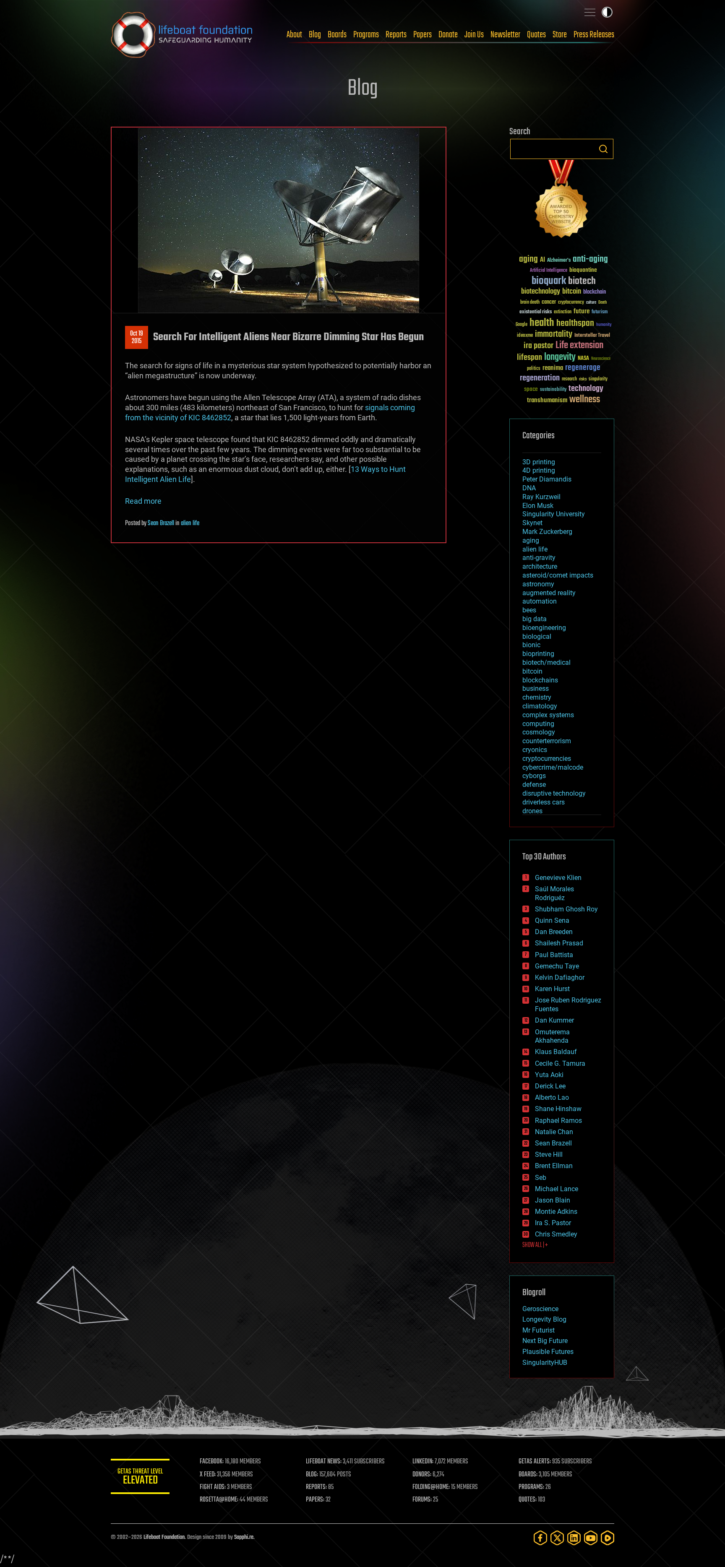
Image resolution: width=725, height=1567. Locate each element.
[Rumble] (607, 1538)
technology (586, 389)
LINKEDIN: (422, 1461)
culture (591, 302)
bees (529, 610)
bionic (531, 645)
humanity (604, 325)
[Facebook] (540, 1538)
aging (528, 259)
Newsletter (505, 35)
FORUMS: (422, 1499)
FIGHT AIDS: (213, 1487)
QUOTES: (528, 1499)
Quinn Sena (552, 920)
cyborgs (534, 776)
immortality (553, 334)
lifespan (529, 357)
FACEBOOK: (212, 1461)
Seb (540, 1178)
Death (602, 302)
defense (534, 785)
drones (532, 811)
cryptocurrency (571, 302)
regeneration (540, 378)
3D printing (538, 462)
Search (603, 149)
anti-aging (590, 259)
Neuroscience (600, 359)
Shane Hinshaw (558, 1109)
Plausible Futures (548, 1352)
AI (542, 260)
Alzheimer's (559, 261)
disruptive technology (554, 793)
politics (533, 369)
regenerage (582, 367)
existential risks (535, 312)
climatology (539, 706)
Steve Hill (549, 1154)
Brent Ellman (554, 1166)
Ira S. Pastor (553, 1223)
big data (534, 619)
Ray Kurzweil (541, 497)
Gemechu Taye (557, 966)
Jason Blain (552, 1200)
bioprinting (538, 654)
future (581, 311)
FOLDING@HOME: (431, 1487)
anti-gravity (538, 558)
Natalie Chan (554, 1132)
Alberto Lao (552, 1097)
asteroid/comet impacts (557, 575)
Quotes (536, 35)
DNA (529, 488)
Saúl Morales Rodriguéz (554, 893)
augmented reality (549, 593)
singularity (598, 379)
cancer (549, 302)
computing (538, 724)
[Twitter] (557, 1538)
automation (539, 601)
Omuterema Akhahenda (552, 1036)
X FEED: (208, 1474)
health (541, 323)
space (531, 389)
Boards (337, 35)
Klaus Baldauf (556, 1052)
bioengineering (544, 628)
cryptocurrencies (546, 759)
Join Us (474, 35)
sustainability (553, 390)
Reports (396, 35)
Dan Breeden (554, 932)
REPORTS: (316, 1487)
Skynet (532, 523)
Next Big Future (545, 1341)
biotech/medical (546, 662)
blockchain (594, 292)
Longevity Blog (544, 1319)
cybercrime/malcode (552, 767)
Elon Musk (537, 506)
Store (560, 35)
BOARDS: (528, 1474)
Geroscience (540, 1309)
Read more (143, 501)
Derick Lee (550, 1086)
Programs (366, 35)
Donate (448, 35)
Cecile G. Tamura (560, 1063)
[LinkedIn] (574, 1538)
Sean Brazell (161, 523)
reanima (552, 368)
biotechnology (540, 291)
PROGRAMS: (531, 1487)
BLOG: (312, 1474)
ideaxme (525, 336)
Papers (422, 35)
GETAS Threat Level (140, 1477)
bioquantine (583, 269)
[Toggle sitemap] (589, 12)
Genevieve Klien (558, 878)
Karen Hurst (552, 989)
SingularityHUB (544, 1363)
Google (521, 325)
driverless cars (543, 802)
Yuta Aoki (549, 1075)
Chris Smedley (556, 1234)
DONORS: (421, 1474)
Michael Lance (556, 1189)
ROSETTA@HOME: (219, 1499)
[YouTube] (590, 1538)
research (569, 379)
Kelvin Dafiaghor (559, 977)
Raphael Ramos (558, 1120)
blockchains (540, 680)
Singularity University (553, 514)
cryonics (534, 750)
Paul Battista (554, 955)
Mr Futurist (538, 1330)
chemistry (536, 697)
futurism (600, 312)
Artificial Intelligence (548, 270)
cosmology (538, 732)
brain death (530, 302)
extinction (562, 312)
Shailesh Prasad (559, 943)
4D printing (538, 470)
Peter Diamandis (546, 479)
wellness (584, 399)
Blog (315, 35)
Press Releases (594, 35)
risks (583, 379)
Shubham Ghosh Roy (566, 909)
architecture (539, 566)
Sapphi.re (243, 1537)
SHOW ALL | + (535, 1245)
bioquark (549, 281)
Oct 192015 (136, 337)
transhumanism (547, 400)
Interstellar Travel (592, 336)
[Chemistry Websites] (561, 201)
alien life (190, 523)
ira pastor (538, 346)
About (294, 35)
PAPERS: (315, 1499)
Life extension (579, 345)
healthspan (575, 323)
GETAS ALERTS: (535, 1461)
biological (536, 636)
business (535, 688)
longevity (560, 357)
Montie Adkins (556, 1212)
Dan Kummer (554, 1020)
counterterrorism (546, 741)
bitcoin (571, 291)
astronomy (538, 584)
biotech (582, 281)
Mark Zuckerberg (547, 532)
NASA (583, 358)
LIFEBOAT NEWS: (324, 1461)
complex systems (548, 715)
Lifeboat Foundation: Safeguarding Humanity (182, 35)
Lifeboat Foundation (164, 1537)
